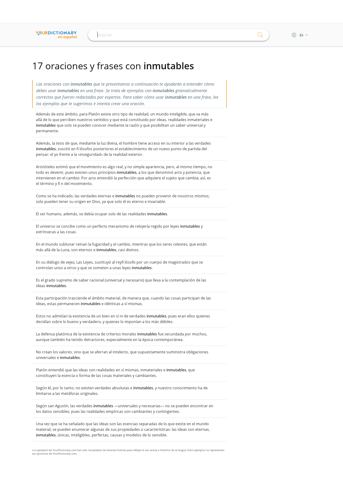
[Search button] (260, 35)
